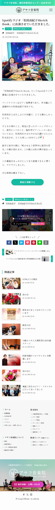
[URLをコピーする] (45, 242)
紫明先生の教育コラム (22, 28)
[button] (9, 242)
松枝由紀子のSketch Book (27, 33)
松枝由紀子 (10, 33)
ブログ (8, 28)
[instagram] (31, 494)
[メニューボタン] (51, 10)
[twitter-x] (27, 494)
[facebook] (23, 494)
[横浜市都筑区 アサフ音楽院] (27, 10)
